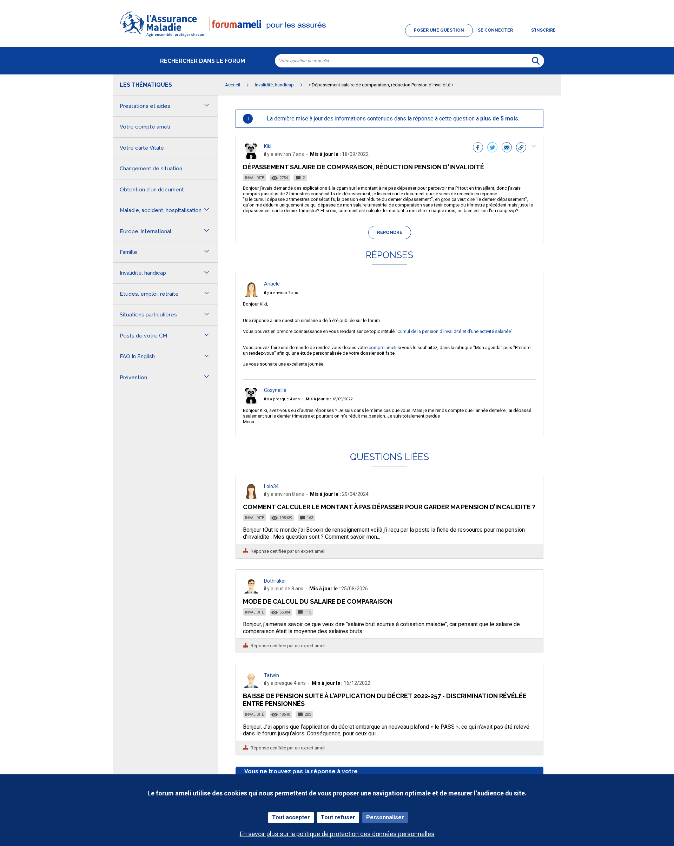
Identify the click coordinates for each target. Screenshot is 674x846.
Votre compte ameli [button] (145, 127)
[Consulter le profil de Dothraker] (251, 591)
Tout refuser (338, 817)
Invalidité (254, 178)
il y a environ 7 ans (281, 292)
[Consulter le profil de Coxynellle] (251, 401)
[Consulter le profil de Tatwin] (251, 686)
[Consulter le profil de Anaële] (251, 295)
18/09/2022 (329, 399)
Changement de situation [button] (151, 168)
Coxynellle (275, 390)
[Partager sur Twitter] (492, 148)
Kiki (267, 146)
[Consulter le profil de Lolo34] (251, 497)
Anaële (272, 284)
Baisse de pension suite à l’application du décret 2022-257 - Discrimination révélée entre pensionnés (385, 699)
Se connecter (495, 30)
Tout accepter (291, 817)
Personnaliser (385, 817)
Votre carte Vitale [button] (142, 148)
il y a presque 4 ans (282, 399)
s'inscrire (543, 30)
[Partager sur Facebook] (478, 148)
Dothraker (275, 581)
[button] (337, 37)
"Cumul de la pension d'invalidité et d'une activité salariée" (454, 331)
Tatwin (271, 675)
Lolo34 (271, 486)
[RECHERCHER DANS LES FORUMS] (535, 60)
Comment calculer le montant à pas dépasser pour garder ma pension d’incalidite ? (389, 507)
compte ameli (382, 347)
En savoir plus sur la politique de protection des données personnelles (337, 834)
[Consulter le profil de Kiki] (251, 157)
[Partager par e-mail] (507, 148)
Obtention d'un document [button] (152, 189)
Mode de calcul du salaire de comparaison (317, 601)
